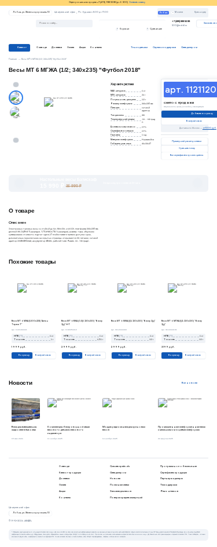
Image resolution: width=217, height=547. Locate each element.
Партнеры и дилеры (171, 478)
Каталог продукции (70, 472)
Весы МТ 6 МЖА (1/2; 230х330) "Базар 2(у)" (133, 321)
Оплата (70, 47)
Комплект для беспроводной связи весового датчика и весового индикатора (68, 430)
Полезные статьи (119, 484)
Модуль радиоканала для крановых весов (123, 428)
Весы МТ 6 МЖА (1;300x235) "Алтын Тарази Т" (30, 322)
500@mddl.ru (179, 25)
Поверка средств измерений (126, 497)
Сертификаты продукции (173, 472)
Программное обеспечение (178, 466)
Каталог (22, 47)
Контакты (96, 47)
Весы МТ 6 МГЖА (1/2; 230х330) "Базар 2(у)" (181, 322)
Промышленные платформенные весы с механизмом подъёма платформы (181, 428)
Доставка (57, 47)
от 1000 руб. (209, 128)
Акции (82, 47)
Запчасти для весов (120, 491)
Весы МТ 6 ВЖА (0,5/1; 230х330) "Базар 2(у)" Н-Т (81, 322)
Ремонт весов (169, 491)
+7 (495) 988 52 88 (181, 21)
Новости (115, 478)
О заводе (41, 47)
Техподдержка (168, 484)
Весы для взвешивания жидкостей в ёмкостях (24, 428)
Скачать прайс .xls (120, 466)
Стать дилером (118, 472)
